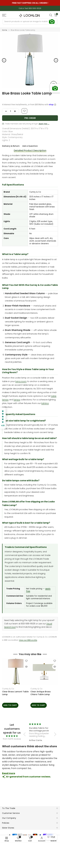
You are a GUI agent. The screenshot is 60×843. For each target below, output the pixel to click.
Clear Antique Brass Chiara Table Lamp (40, 693)
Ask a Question (30, 146)
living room (21, 381)
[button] (25, 734)
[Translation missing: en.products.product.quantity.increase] (16, 111)
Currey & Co (8, 688)
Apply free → (44, 124)
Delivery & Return (11, 146)
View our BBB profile (28, 640)
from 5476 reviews (12, 739)
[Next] (56, 60)
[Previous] (4, 60)
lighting (45, 403)
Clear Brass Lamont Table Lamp (15, 693)
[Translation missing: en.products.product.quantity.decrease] (5, 111)
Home (4, 30)
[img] (12, 736)
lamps (17, 399)
